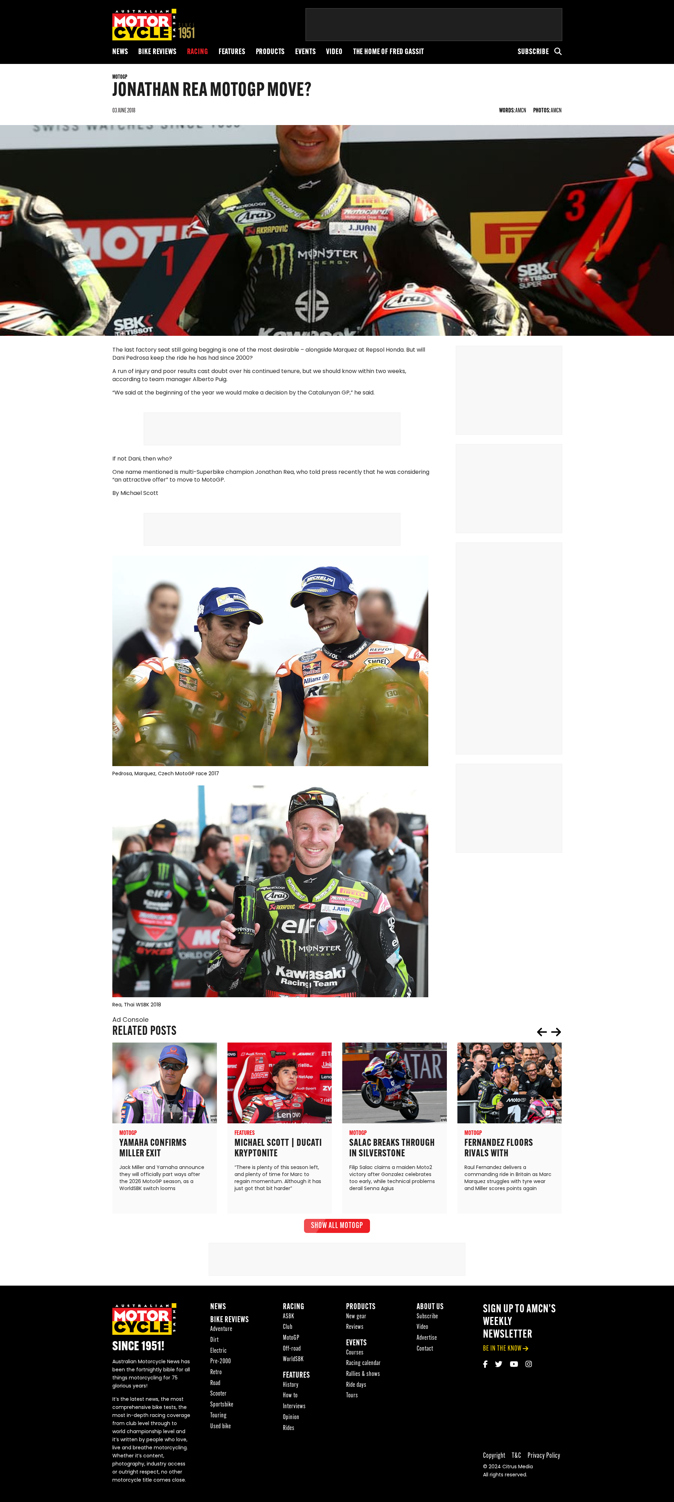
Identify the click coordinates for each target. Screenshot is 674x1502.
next (556, 1032)
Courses (355, 1353)
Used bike (220, 1426)
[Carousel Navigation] (549, 1032)
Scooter (218, 1394)
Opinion (291, 1417)
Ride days (356, 1385)
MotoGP (291, 1338)
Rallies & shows (363, 1374)
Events (305, 52)
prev (542, 1032)
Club (287, 1327)
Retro (216, 1372)
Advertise (427, 1338)
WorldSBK (293, 1359)
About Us (430, 1307)
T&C (516, 1455)
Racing (197, 52)
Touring (218, 1415)
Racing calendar (363, 1363)
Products (270, 52)
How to (290, 1395)
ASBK (288, 1316)
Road (215, 1383)
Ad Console (130, 1020)
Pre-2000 (220, 1361)
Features (232, 52)
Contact (425, 1349)
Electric (218, 1351)
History (291, 1385)
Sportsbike (221, 1405)
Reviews (355, 1327)
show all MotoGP (337, 1226)
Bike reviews (157, 52)
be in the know (502, 1348)
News (120, 52)
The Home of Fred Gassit (388, 52)
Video (334, 52)
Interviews (294, 1406)
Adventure (221, 1329)
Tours (352, 1395)
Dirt (214, 1340)
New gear (356, 1316)
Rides (289, 1428)
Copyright (494, 1455)
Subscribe (533, 52)
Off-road (292, 1349)
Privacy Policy (544, 1455)
